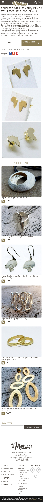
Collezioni (10, 49)
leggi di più (32, 500)
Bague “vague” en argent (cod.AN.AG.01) (14, 319)
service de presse (8, 475)
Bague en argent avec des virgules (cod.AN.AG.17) (17, 237)
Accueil (5, 465)
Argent (21, 491)
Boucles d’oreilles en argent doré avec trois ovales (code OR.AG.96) (19, 409)
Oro (28, 49)
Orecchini (23, 49)
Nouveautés (7, 472)
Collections (22, 484)
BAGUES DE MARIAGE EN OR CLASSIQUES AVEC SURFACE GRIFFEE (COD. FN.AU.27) (20, 359)
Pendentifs (22, 480)
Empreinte (6, 481)
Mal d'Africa (17, 49)
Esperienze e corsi (24, 471)
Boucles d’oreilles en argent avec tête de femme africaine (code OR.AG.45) (20, 277)
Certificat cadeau (23, 473)
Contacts (6, 478)
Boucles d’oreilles (24, 478)
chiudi (40, 500)
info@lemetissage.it (21, 456)
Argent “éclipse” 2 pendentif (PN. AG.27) (14, 198)
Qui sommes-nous (8, 468)
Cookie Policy (7, 484)
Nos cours (21, 465)
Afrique (21, 486)
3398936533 (23, 454)
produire (21, 468)
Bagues (21, 474)
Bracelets (21, 476)
